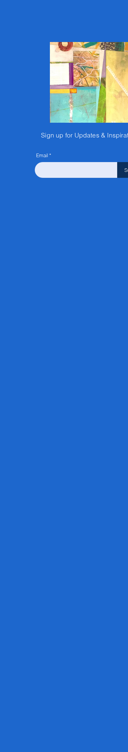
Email (42, 155)
